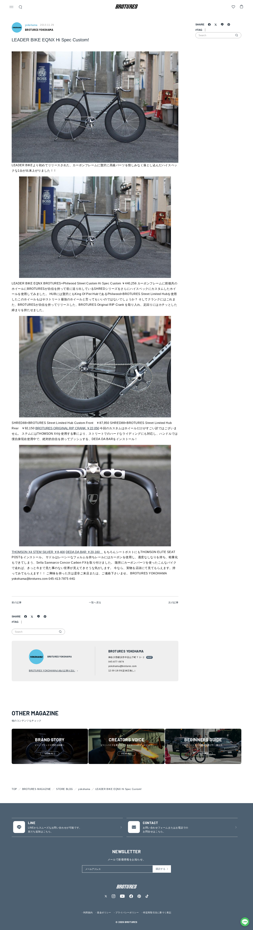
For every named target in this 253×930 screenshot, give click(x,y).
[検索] (60, 632)
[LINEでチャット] (244, 921)
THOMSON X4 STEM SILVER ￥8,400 (38, 552)
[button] (11, 7)
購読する (160, 868)
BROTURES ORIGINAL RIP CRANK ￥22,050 (67, 428)
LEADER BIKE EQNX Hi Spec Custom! (118, 789)
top (14, 789)
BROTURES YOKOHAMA (39, 29)
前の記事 (17, 602)
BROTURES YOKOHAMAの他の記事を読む (52, 670)
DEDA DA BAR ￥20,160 (84, 552)
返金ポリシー (104, 912)
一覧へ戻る (95, 602)
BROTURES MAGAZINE (36, 789)
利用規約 (88, 912)
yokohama (84, 789)
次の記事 (173, 602)
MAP (149, 657)
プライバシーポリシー (127, 912)
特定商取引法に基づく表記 (157, 912)
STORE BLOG (64, 789)
